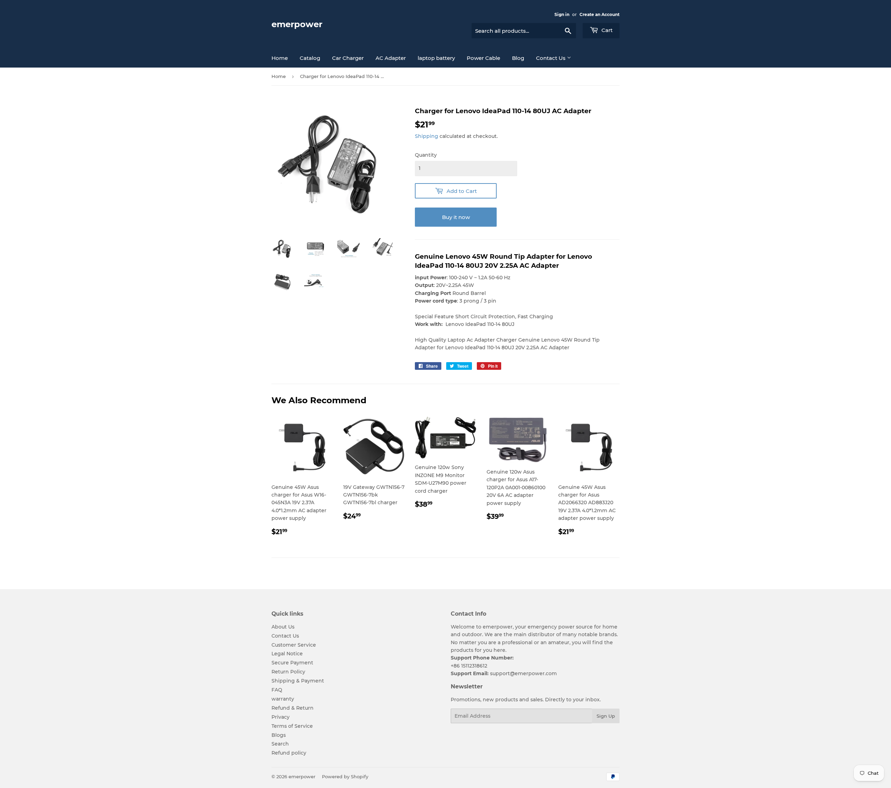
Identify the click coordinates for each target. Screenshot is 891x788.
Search (280, 744)
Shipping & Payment (297, 681)
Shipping (426, 136)
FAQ (276, 690)
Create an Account (599, 14)
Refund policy (288, 753)
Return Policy (288, 672)
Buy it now (456, 217)
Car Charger (348, 58)
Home (279, 58)
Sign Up (606, 716)
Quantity (426, 155)
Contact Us (551, 58)
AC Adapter (391, 58)
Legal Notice (287, 653)
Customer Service (293, 645)
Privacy (280, 717)
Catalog (310, 58)
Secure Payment (292, 663)
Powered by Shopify (345, 776)
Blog (518, 58)
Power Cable (483, 58)
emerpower (296, 24)
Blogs (278, 735)
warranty (282, 699)
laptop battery (436, 58)
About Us (282, 627)
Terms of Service (292, 726)
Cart (606, 30)
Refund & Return (292, 708)
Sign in (561, 14)
